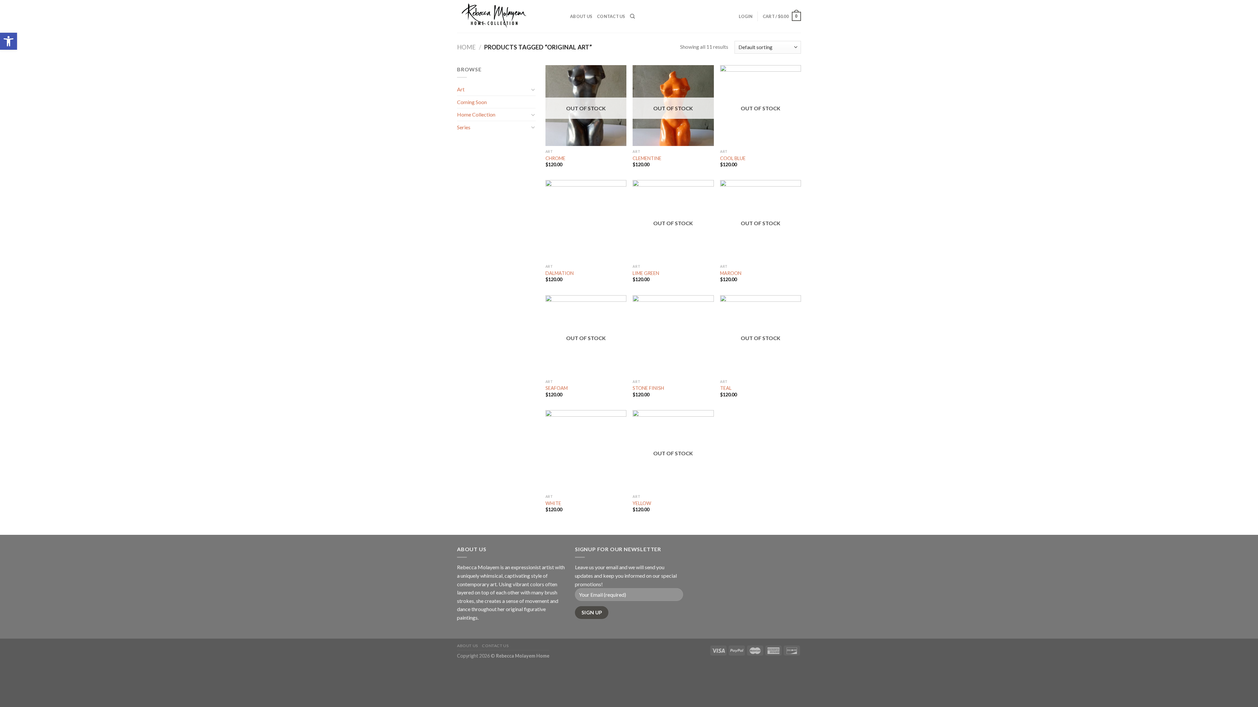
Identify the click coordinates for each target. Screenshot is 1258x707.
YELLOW (642, 503)
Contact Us (611, 16)
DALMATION (559, 273)
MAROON (730, 273)
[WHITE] (585, 450)
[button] (8, 41)
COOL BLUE (733, 158)
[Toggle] (533, 89)
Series (463, 127)
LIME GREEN (646, 273)
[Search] (632, 16)
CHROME (555, 158)
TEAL (726, 388)
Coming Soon (472, 102)
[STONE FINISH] (673, 335)
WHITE (553, 503)
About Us (581, 16)
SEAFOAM (556, 388)
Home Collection (476, 114)
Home (466, 47)
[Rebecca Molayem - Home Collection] (508, 16)
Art (461, 89)
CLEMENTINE (647, 158)
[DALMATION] (585, 220)
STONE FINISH (648, 388)
